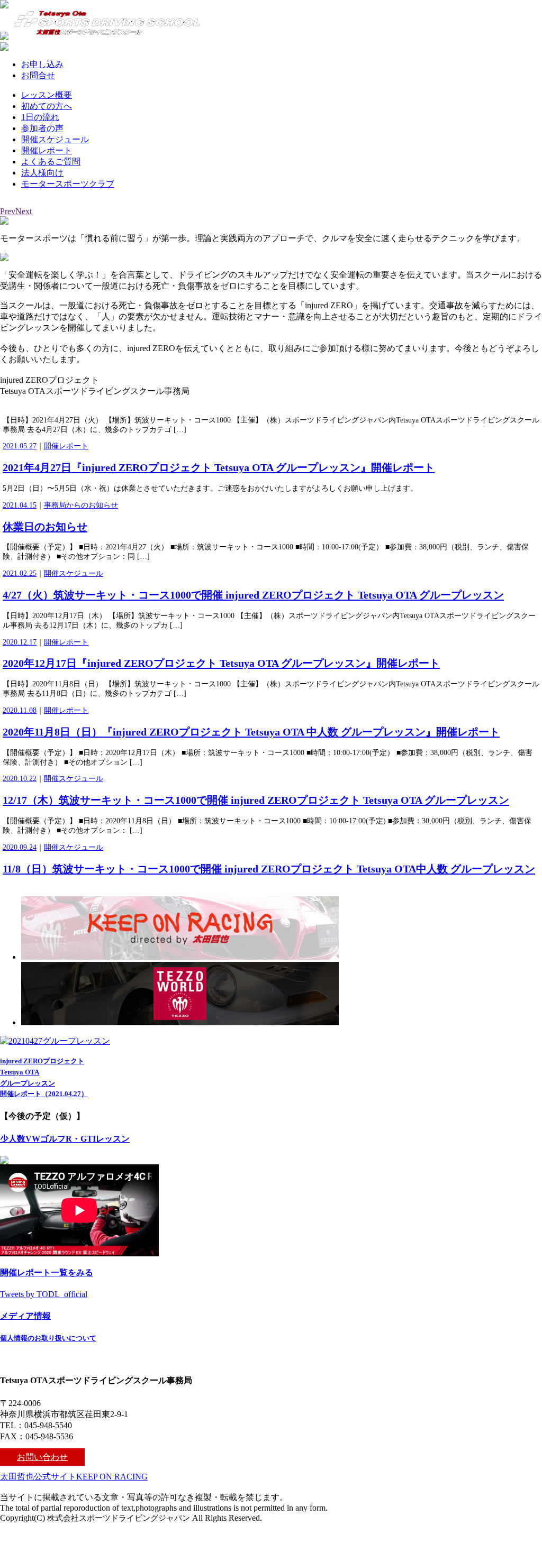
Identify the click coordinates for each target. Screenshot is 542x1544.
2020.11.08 (20, 710)
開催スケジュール (55, 139)
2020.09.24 (20, 847)
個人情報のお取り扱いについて (48, 1338)
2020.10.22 (20, 779)
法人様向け (42, 172)
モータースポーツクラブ (67, 183)
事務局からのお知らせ (81, 505)
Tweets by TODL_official (43, 1294)
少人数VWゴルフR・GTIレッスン (65, 1138)
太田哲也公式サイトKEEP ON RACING (74, 1476)
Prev (7, 211)
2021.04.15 (20, 505)
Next (23, 211)
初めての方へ (46, 106)
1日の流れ (40, 117)
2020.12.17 (20, 642)
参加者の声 (42, 128)
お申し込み (42, 64)
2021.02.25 (20, 573)
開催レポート (46, 150)
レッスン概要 (46, 94)
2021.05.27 (20, 446)
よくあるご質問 (50, 161)
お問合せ (38, 75)
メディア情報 (25, 1315)
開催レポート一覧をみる (46, 1272)
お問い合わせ (42, 1457)
